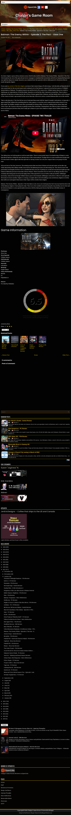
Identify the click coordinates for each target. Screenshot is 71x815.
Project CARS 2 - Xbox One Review (14, 663)
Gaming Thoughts (6, 793)
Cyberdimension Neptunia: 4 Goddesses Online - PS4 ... (20, 629)
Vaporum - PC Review (10, 665)
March (6, 693)
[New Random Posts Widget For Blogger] (68, 460)
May (5, 688)
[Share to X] (6, 330)
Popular (4, 725)
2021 (4, 559)
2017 (4, 569)
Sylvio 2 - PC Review (10, 581)
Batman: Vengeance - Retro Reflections (15, 597)
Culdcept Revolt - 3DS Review (12, 667)
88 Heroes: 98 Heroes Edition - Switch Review (17, 607)
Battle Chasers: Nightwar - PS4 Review (15, 593)
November (7, 574)
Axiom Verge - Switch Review (13, 634)
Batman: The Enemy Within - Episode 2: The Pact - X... (19, 631)
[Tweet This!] (7, 326)
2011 (4, 714)
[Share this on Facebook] (5, 326)
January (6, 698)
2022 (4, 557)
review (60, 29)
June (5, 685)
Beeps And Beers (6, 790)
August (6, 680)
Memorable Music (6, 798)
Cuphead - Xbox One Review (12, 641)
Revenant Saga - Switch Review (13, 585)
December (7, 571)
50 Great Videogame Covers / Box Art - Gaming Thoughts (27, 728)
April (5, 690)
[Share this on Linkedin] (11, 326)
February (7, 695)
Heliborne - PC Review (10, 600)
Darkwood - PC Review (11, 670)
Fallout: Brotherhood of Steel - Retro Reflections (18, 619)
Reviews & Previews (7, 787)
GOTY (2, 803)
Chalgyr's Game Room (34, 810)
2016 (4, 701)
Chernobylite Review (14, 345)
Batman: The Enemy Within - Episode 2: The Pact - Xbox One (32, 34)
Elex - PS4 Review (9, 595)
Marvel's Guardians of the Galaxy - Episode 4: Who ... (19, 610)
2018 (4, 567)
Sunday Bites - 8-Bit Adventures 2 (13, 588)
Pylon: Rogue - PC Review (11, 660)
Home (3, 29)
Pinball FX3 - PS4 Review (11, 643)
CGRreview (38, 29)
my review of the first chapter (16, 86)
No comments (16, 37)
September (7, 678)
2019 (4, 564)
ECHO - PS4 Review (10, 614)
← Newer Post (5, 355)
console (45, 29)
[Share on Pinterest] (9, 326)
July (5, 683)
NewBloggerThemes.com (46, 813)
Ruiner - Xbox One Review (11, 646)
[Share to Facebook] (8, 330)
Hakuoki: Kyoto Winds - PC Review (14, 653)
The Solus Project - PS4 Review (13, 648)
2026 (4, 547)
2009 (4, 719)
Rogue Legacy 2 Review (32, 346)
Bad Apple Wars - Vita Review (12, 622)
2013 (4, 709)
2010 (4, 716)
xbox (10, 30)
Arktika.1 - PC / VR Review (11, 605)
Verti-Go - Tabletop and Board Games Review (17, 655)
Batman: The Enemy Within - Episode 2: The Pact (20, 29)
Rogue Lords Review (42, 345)
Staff (2, 785)
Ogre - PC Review (9, 612)
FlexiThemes (27, 813)
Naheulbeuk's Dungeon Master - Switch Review (24, 746)
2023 (4, 554)
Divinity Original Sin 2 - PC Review (14, 674)
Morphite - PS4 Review (10, 636)
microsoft (51, 29)
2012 (4, 711)
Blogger (51, 810)
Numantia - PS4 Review (11, 583)
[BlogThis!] (4, 330)
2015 (4, 704)
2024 (4, 552)
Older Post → (66, 355)
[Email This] (3, 330)
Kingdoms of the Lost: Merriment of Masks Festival (19, 590)
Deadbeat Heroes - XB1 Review (13, 624)
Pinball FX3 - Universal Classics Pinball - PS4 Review (19, 638)
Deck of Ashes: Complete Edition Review (23, 348)
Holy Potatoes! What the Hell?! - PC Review (16, 617)
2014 (4, 706)
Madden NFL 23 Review (4, 346)
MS (56, 29)
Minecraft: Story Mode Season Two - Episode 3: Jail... (19, 672)
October (6, 576)
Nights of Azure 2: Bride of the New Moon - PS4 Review (20, 602)
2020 (4, 562)
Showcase (4, 801)
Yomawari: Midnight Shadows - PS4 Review (16, 578)
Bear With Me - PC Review (11, 626)
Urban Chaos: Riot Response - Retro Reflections (18, 658)
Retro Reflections (6, 795)
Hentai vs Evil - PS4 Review (18, 737)
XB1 (7, 30)
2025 (4, 549)
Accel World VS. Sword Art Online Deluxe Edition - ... (19, 650)
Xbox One (16, 30)
